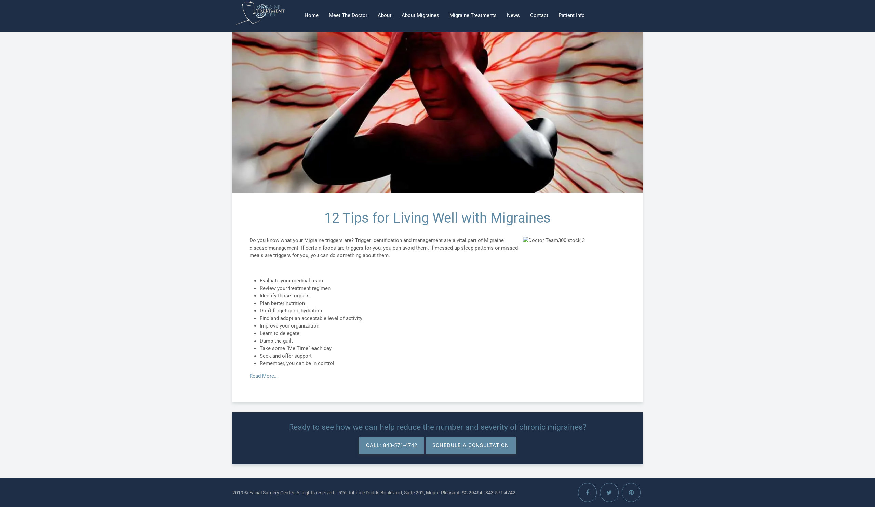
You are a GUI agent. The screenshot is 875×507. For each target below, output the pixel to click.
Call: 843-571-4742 (391, 445)
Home (312, 15)
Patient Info (571, 15)
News (513, 15)
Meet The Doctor (348, 15)
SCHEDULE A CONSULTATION (470, 445)
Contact (539, 15)
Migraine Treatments (473, 15)
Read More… (264, 376)
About (384, 15)
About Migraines (420, 15)
